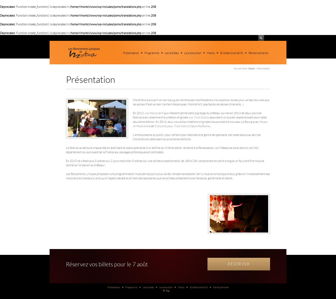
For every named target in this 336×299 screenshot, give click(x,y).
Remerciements (258, 53)
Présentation (131, 53)
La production (192, 53)
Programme (151, 53)
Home (251, 68)
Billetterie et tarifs (231, 53)
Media (211, 53)
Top (167, 290)
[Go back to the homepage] (83, 53)
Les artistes (172, 53)
